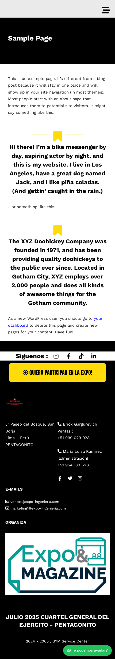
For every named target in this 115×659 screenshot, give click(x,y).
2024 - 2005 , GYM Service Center (57, 641)
